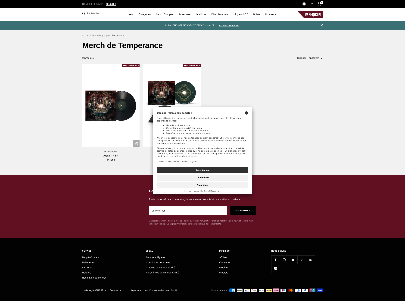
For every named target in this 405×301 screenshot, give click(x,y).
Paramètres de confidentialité (162, 272)
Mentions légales (155, 257)
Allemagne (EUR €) (93, 290)
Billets (256, 14)
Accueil (85, 35)
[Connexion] (312, 4)
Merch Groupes (164, 14)
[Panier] (319, 4)
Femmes (98, 4)
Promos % (271, 14)
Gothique (201, 14)
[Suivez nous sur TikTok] (301, 259)
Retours (86, 272)
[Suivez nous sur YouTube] (293, 259)
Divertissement (220, 14)
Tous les (111, 4)
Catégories (145, 14)
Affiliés (223, 257)
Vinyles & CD (241, 14)
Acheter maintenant (229, 25)
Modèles (224, 267)
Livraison (87, 267)
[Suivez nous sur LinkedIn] (310, 259)
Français (114, 290)
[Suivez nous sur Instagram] (284, 259)
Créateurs (225, 262)
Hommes (87, 4)
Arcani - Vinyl (110, 155)
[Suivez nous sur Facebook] (275, 259)
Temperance (111, 152)
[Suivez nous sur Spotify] (275, 268)
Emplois (223, 272)
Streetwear (184, 14)
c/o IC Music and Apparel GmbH (161, 290)
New (131, 14)
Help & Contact (90, 257)
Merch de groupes (100, 35)
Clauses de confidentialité (160, 267)
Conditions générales (158, 262)
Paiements (88, 262)
